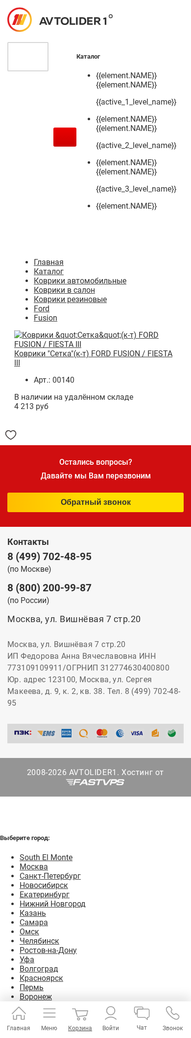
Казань (33, 913)
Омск (29, 931)
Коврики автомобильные (80, 280)
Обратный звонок (96, 502)
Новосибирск (44, 885)
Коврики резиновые (70, 299)
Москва (34, 866)
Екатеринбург (45, 894)
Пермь (32, 987)
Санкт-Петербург (50, 876)
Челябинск (39, 941)
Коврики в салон (64, 290)
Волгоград (39, 968)
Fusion (45, 318)
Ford (41, 308)
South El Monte (46, 857)
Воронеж (36, 996)
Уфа (27, 959)
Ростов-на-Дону (48, 950)
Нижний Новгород (53, 903)
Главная (49, 262)
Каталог (49, 271)
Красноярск (41, 978)
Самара (34, 922)
